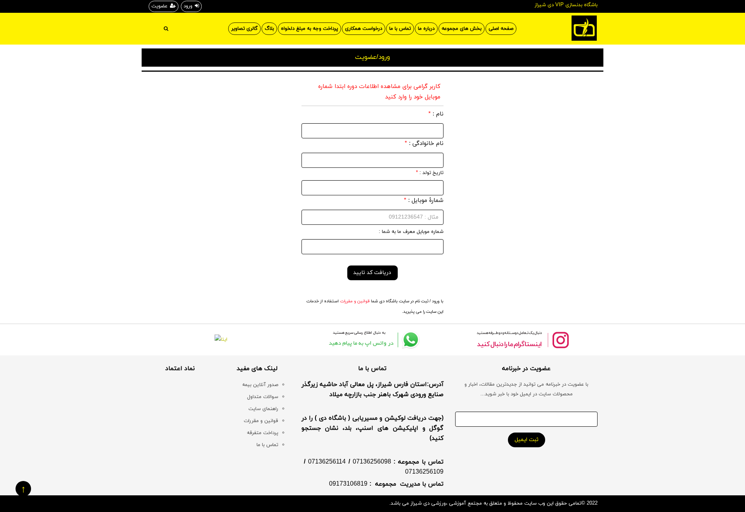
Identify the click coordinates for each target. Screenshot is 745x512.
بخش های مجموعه (462, 28)
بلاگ (269, 28)
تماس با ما (400, 28)
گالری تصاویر (244, 28)
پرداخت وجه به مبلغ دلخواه (309, 28)
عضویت (159, 6)
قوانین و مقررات (354, 301)
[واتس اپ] (372, 340)
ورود (188, 6)
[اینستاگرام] (522, 340)
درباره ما (426, 28)
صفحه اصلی (501, 28)
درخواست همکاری (363, 28)
